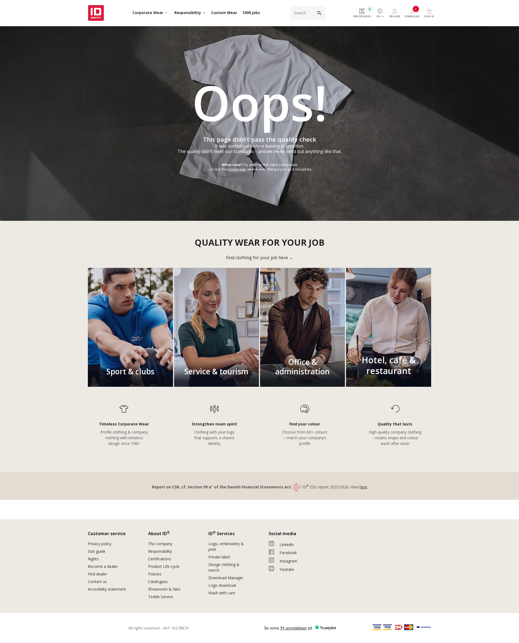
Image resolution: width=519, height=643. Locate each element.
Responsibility (160, 551)
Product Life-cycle (163, 566)
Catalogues (158, 581)
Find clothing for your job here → (259, 258)
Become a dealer (103, 566)
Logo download (222, 585)
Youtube (287, 569)
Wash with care (221, 592)
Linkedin (287, 544)
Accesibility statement (107, 589)
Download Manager (225, 577)
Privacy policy (99, 543)
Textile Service (160, 596)
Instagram (288, 561)
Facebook (288, 552)
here (363, 486)
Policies (154, 574)
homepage (237, 169)
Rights (93, 558)
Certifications (159, 558)
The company (160, 543)
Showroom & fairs (164, 589)
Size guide (96, 551)
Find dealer (97, 574)
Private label (219, 556)
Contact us (97, 581)
